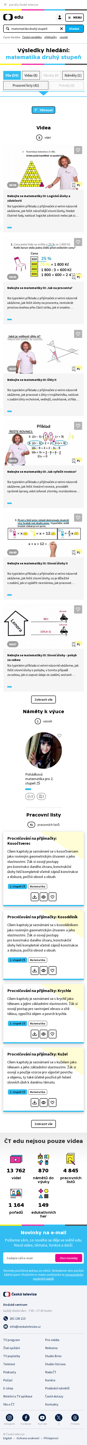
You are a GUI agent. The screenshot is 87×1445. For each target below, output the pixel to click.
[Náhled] (44, 896)
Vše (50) (11, 75)
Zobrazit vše (43, 699)
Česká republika (32, 37)
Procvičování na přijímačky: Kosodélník (42, 916)
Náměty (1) (73, 75)
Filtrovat (46, 110)
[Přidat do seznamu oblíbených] (78, 150)
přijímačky (51, 37)
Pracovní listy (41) (26, 85)
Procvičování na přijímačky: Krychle (39, 990)
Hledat (74, 29)
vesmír (64, 37)
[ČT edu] (13, 18)
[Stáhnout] (35, 896)
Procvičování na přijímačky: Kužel (37, 1053)
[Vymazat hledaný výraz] (61, 28)
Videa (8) (30, 75)
